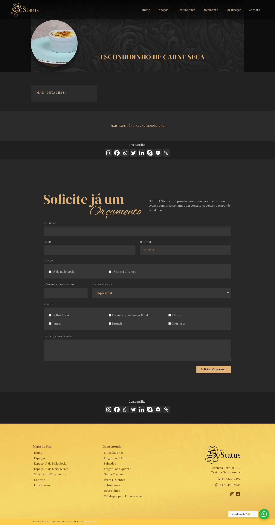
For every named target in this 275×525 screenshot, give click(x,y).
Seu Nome (50, 223)
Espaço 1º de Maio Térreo (51, 469)
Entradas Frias (113, 453)
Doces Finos (112, 491)
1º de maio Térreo (124, 271)
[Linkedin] (141, 153)
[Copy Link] (166, 153)
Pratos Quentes (114, 480)
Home (146, 10)
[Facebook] (117, 153)
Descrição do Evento (58, 336)
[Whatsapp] (125, 153)
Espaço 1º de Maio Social (50, 463)
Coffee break (60, 315)
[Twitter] (133, 153)
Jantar (56, 323)
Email (47, 242)
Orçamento (210, 10)
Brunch (117, 323)
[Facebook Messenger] (158, 153)
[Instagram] (108, 153)
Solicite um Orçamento (49, 474)
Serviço (49, 304)
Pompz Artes (90, 522)
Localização (233, 10)
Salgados (110, 463)
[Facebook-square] (238, 494)
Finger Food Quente (117, 469)
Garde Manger (113, 474)
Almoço (177, 315)
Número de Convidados (59, 284)
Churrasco (179, 323)
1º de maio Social (63, 271)
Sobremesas (112, 485)
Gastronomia (186, 10)
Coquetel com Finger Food (130, 315)
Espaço (48, 261)
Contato (254, 10)
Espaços (162, 10)
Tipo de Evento (102, 284)
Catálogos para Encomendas (123, 496)
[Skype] (150, 153)
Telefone (146, 242)
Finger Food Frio (115, 458)
